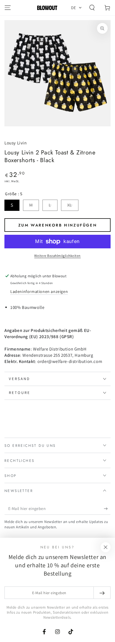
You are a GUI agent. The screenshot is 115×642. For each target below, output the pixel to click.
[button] (76, 7)
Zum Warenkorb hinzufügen (57, 225)
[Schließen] (105, 547)
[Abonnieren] (107, 508)
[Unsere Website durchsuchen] (92, 8)
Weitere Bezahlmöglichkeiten (57, 255)
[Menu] (7, 8)
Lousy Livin (15, 143)
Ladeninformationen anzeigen (39, 291)
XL (69, 205)
